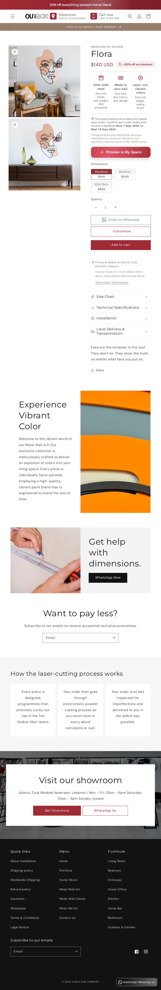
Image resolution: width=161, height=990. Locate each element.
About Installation (23, 861)
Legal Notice (19, 927)
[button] (12, 16)
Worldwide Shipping (25, 880)
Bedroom (114, 870)
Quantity (96, 199)
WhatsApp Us (105, 810)
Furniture (65, 870)
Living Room (116, 861)
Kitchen (113, 899)
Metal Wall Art (69, 889)
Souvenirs (17, 899)
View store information (111, 282)
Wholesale (18, 908)
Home (63, 861)
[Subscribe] (113, 637)
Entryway (115, 880)
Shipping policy (21, 870)
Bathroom (115, 918)
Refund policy (20, 889)
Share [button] (100, 370)
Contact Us (67, 918)
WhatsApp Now (108, 577)
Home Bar (115, 908)
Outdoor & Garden (121, 927)
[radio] (101, 174)
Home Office (117, 889)
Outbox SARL (79, 981)
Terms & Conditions (24, 918)
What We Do (68, 908)
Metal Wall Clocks (72, 899)
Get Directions (57, 810)
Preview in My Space (123, 152)
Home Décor (68, 880)
